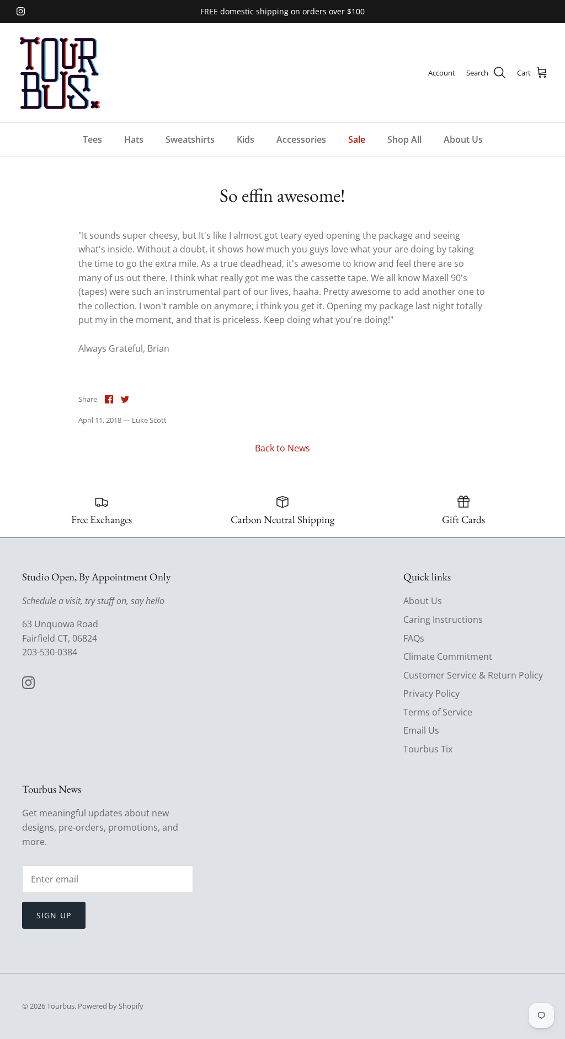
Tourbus (60, 1006)
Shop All (404, 139)
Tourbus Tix (427, 749)
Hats (133, 139)
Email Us (421, 730)
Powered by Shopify (110, 1006)
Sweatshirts (190, 139)
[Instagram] (21, 11)
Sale (356, 139)
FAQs (413, 638)
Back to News (282, 448)
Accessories (301, 139)
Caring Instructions (443, 619)
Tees (92, 139)
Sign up (53, 915)
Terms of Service (437, 712)
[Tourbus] (59, 72)
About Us (463, 139)
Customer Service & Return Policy (473, 675)
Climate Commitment (447, 656)
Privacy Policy (431, 693)
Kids (245, 139)
